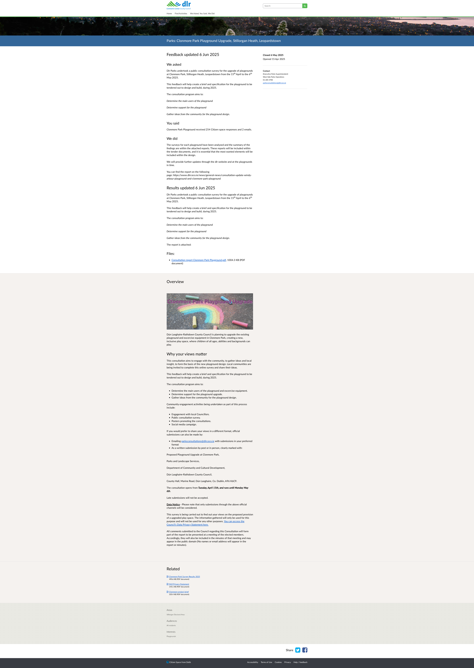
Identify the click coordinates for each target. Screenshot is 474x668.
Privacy (287, 662)
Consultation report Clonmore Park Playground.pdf (199, 259)
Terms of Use (266, 662)
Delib (188, 662)
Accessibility (252, 662)
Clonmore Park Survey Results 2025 (184, 576)
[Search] (304, 5)
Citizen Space (175, 662)
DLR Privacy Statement (179, 584)
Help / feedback (300, 662)
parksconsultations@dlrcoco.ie (274, 83)
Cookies (278, 662)
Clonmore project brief (179, 592)
